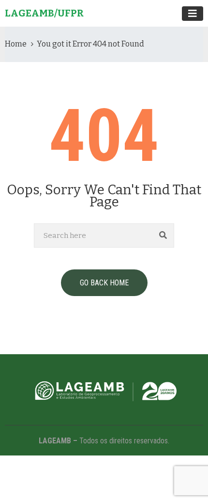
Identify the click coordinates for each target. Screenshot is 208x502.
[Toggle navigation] (192, 13)
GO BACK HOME (104, 282)
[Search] (163, 235)
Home (16, 43)
